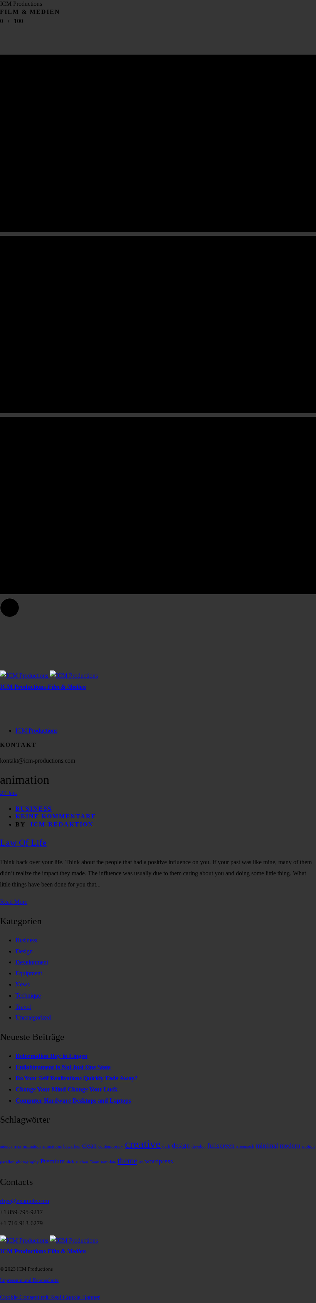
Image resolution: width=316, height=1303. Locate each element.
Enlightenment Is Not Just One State (63, 1067)
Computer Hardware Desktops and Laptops (73, 1100)
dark (166, 1146)
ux (141, 1162)
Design (24, 951)
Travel (23, 1006)
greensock (245, 1146)
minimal (267, 1145)
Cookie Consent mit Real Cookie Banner (50, 1297)
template (108, 1162)
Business (33, 808)
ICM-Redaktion (62, 824)
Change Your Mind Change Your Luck (66, 1089)
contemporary (110, 1146)
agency (6, 1146)
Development (31, 962)
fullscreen (221, 1145)
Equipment (28, 973)
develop (199, 1146)
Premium (52, 1161)
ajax (18, 1146)
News (22, 984)
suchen (82, 1162)
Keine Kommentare (55, 816)
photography (27, 1162)
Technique (28, 995)
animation (32, 1146)
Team (94, 1162)
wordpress (159, 1161)
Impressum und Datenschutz (29, 1280)
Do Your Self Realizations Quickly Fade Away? (76, 1078)
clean (89, 1145)
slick (70, 1162)
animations (52, 1146)
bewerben (72, 1146)
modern (290, 1145)
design (181, 1145)
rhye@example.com (24, 1201)
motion (308, 1146)
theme (127, 1160)
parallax (7, 1162)
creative (143, 1144)
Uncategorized (33, 1017)
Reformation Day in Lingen (51, 1056)
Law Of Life (23, 843)
